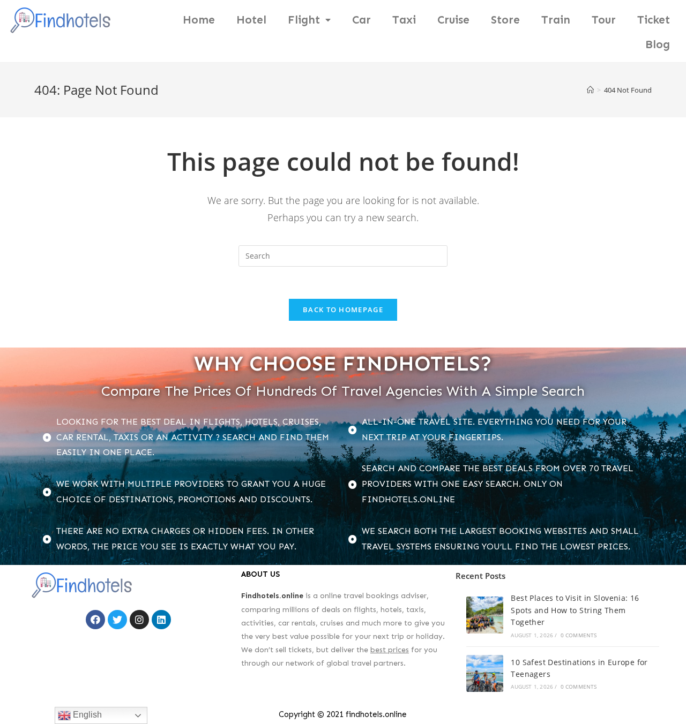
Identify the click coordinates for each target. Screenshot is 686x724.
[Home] (590, 90)
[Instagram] (139, 619)
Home (199, 20)
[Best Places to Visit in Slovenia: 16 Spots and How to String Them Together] (484, 615)
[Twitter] (117, 619)
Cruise (453, 20)
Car (361, 20)
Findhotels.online (272, 595)
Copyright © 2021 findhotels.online (343, 714)
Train (555, 20)
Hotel (251, 20)
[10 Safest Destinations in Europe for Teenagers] (484, 673)
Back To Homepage (343, 309)
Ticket (653, 20)
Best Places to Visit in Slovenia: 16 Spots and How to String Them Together (575, 610)
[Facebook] (95, 619)
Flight (304, 20)
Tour (604, 20)
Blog (657, 44)
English (86, 714)
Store (505, 20)
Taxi (404, 20)
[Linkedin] (161, 619)
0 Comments (579, 635)
